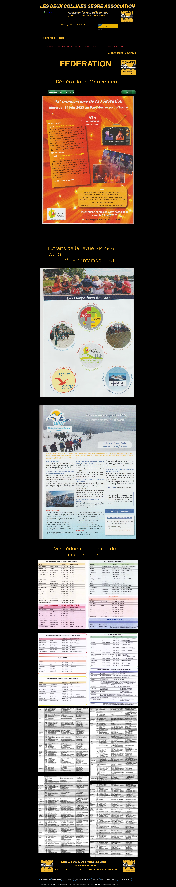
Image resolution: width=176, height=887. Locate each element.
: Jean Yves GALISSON (112, 884)
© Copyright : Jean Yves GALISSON (71, 884)
